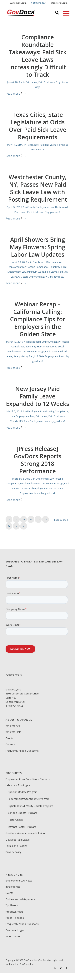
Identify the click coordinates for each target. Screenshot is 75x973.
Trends (14, 421)
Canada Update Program (22, 813)
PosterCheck (15, 819)
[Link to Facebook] (66, 968)
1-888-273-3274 (14, 706)
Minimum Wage (35, 271)
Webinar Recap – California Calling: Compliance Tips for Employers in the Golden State (37, 319)
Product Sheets (14, 911)
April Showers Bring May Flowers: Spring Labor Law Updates (37, 247)
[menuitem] (18, 3)
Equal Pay (55, 267)
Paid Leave (31, 82)
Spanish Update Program (22, 792)
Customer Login (18, 2)
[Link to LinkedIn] (55, 968)
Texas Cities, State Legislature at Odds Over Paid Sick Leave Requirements (37, 126)
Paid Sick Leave (46, 82)
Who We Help (13, 732)
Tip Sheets (12, 905)
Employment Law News (19, 880)
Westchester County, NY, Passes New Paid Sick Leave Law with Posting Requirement (37, 188)
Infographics (13, 886)
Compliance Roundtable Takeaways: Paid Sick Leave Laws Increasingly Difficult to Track (38, 55)
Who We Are (13, 725)
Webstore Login (59, 2)
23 (45, 519)
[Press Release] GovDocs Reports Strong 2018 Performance (37, 460)
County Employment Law (40, 207)
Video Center (13, 936)
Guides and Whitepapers (20, 899)
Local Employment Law (22, 416)
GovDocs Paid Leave (18, 839)
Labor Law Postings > (18, 785)
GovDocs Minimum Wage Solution (25, 833)
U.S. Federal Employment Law (36, 488)
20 (23, 519)
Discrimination (54, 262)
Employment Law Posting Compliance (28, 267)
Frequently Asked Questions (22, 750)
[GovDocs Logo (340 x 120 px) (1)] (31, 13)
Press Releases (15, 917)
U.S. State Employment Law (32, 276)
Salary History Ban (23, 356)
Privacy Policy (13, 852)
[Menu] (64, 13)
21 (31, 519)
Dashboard (61, 207)
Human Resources (47, 346)
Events (9, 738)
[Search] (55, 13)
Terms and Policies (17, 846)
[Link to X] (61, 968)
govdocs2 (55, 212)
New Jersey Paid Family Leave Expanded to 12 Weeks (37, 396)
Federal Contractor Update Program (28, 799)
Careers (10, 744)
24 (9, 526)
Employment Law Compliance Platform (28, 779)
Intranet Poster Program (22, 827)
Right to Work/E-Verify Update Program (30, 806)
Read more (13, 93)
